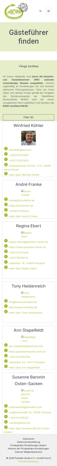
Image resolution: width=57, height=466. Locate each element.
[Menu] (49, 11)
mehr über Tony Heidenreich (25, 312)
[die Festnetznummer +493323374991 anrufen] (6, 154)
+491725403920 (19, 160)
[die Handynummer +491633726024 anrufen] (6, 210)
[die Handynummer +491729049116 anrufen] (6, 256)
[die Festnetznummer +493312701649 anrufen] (6, 251)
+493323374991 (19, 155)
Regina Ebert (28, 225)
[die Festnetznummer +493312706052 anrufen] (6, 416)
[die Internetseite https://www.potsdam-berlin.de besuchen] (6, 246)
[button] (41, 11)
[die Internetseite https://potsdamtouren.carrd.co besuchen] (6, 350)
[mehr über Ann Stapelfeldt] (6, 366)
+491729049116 (18, 257)
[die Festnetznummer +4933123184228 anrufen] (6, 355)
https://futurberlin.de (21, 205)
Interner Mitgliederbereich (28, 452)
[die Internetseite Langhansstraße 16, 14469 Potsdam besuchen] (6, 411)
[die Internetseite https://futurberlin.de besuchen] (6, 204)
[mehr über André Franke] (6, 215)
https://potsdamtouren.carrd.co (27, 351)
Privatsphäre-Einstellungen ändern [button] (28, 445)
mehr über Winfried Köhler (24, 174)
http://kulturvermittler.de (23, 307)
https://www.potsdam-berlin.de (27, 247)
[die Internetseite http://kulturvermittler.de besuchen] (6, 306)
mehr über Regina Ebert (23, 268)
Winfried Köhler (28, 125)
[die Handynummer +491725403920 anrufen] (6, 159)
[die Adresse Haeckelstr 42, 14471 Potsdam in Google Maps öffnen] (6, 361)
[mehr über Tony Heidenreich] (6, 311)
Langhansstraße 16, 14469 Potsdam (30, 412)
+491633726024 (19, 211)
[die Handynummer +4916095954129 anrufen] (6, 422)
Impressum (28, 438)
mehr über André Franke (23, 216)
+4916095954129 (19, 423)
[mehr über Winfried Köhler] (6, 173)
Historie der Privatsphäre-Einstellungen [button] (28, 448)
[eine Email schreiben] (6, 148)
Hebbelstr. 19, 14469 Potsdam (27, 263)
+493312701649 (18, 252)
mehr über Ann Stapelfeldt (24, 367)
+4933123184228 (19, 356)
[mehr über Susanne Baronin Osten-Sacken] (6, 427)
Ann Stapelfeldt (29, 330)
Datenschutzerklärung (28, 442)
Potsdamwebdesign (28, 461)
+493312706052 (19, 417)
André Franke (28, 184)
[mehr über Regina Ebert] (6, 267)
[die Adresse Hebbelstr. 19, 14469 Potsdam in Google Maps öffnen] (6, 262)
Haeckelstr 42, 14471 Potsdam (27, 362)
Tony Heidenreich (29, 286)
